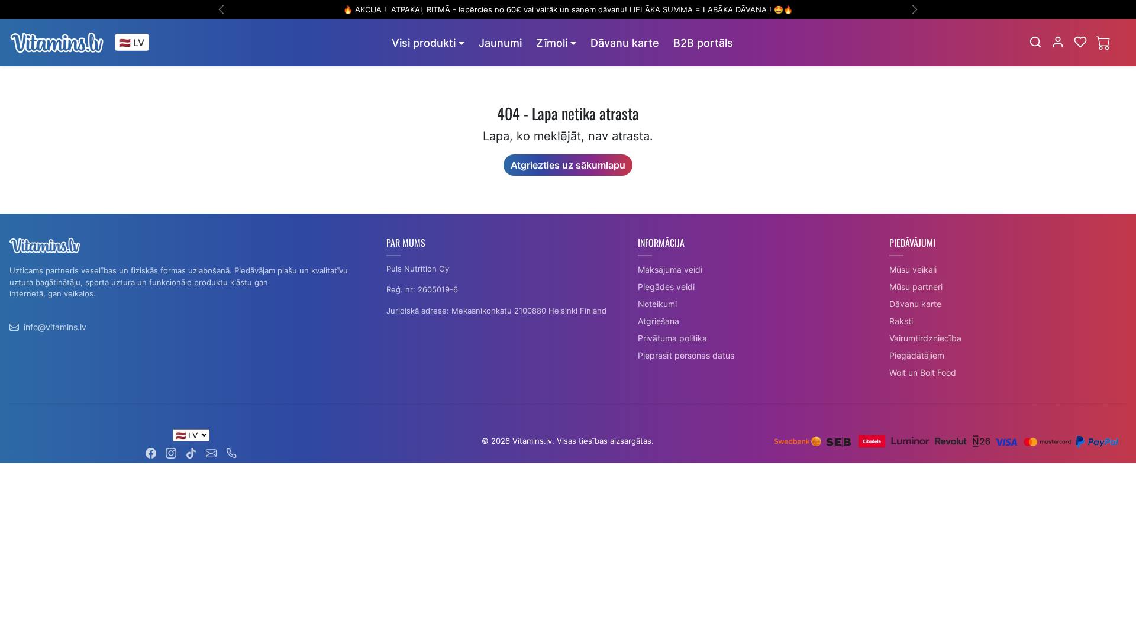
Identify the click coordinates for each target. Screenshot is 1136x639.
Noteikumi (657, 304)
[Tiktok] (191, 452)
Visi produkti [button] (424, 43)
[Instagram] (171, 452)
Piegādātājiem (916, 355)
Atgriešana (658, 321)
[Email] (211, 452)
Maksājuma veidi (670, 269)
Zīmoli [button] (551, 43)
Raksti (901, 321)
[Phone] (231, 452)
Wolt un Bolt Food (922, 372)
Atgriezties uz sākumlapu (568, 165)
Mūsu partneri (916, 287)
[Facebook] (151, 452)
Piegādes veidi (666, 287)
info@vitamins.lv (55, 327)
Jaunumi (500, 43)
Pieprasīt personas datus (686, 355)
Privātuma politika (672, 338)
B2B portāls (703, 43)
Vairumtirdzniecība (925, 338)
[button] (1035, 42)
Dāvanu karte (624, 43)
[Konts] (1058, 42)
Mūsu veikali (913, 269)
